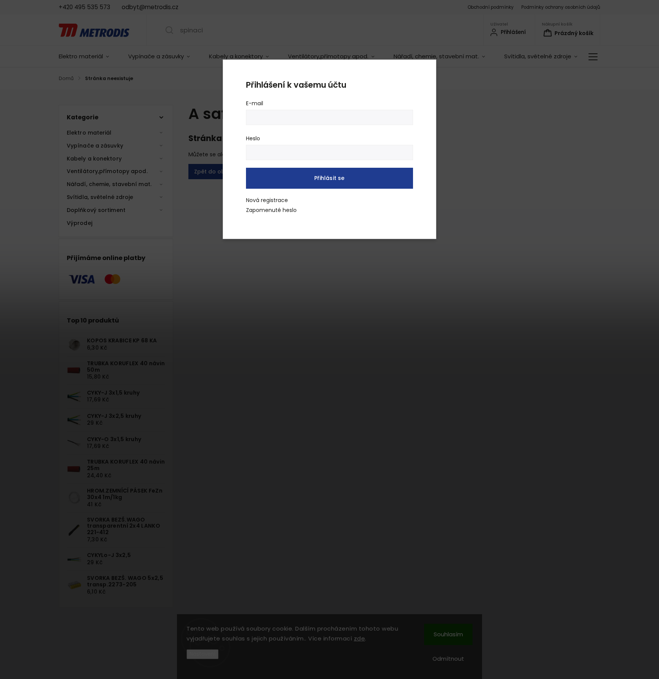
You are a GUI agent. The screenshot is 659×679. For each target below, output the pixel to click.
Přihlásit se (329, 178)
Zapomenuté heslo (271, 210)
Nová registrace (267, 200)
